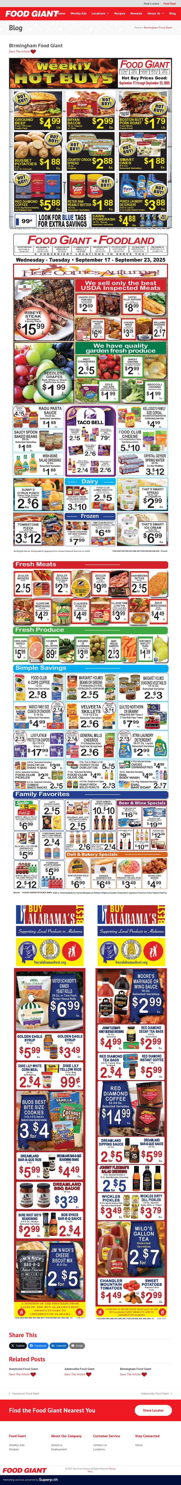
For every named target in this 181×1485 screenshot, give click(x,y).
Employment (59, 1449)
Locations (99, 1449)
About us (56, 1445)
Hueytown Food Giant (23, 1369)
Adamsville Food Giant (80, 1369)
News (139, 1445)
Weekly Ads (17, 1445)
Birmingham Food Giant (135, 1369)
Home (137, 27)
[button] (18, 1346)
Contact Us (100, 1445)
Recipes (14, 1449)
